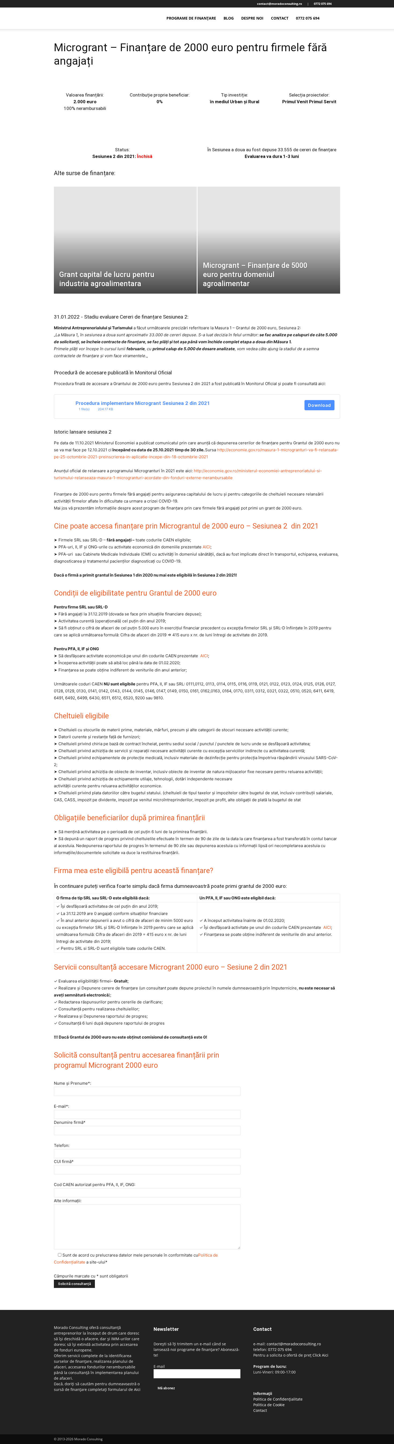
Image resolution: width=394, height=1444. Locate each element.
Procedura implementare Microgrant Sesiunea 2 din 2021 (143, 403)
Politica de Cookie (269, 1404)
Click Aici (320, 1355)
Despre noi (252, 18)
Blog (229, 18)
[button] (333, 18)
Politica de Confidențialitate (278, 1399)
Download (319, 405)
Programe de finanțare (191, 18)
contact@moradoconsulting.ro (294, 1343)
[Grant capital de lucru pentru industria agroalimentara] (125, 249)
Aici (137, 1389)
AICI (206, 546)
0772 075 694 (307, 18)
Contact (279, 18)
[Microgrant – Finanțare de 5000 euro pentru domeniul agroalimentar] (269, 249)
